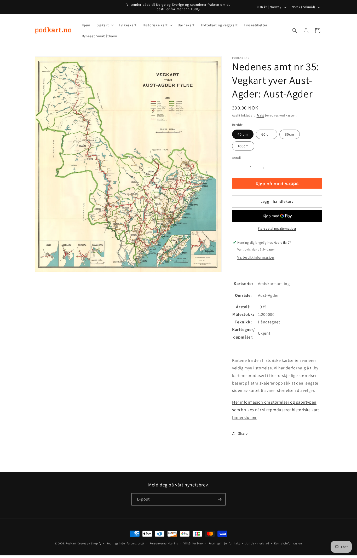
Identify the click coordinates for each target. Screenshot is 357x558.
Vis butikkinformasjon (255, 257)
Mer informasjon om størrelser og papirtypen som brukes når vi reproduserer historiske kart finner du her (275, 409)
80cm (289, 134)
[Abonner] (219, 499)
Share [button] (243, 433)
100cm (243, 146)
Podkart (71, 543)
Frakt (260, 115)
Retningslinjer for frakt (224, 543)
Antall (236, 157)
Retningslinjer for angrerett (125, 543)
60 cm (266, 134)
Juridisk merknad (257, 543)
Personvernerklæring (163, 543)
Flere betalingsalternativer (277, 228)
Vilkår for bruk (193, 543)
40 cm (243, 134)
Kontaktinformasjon (288, 543)
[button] (105, 25)
